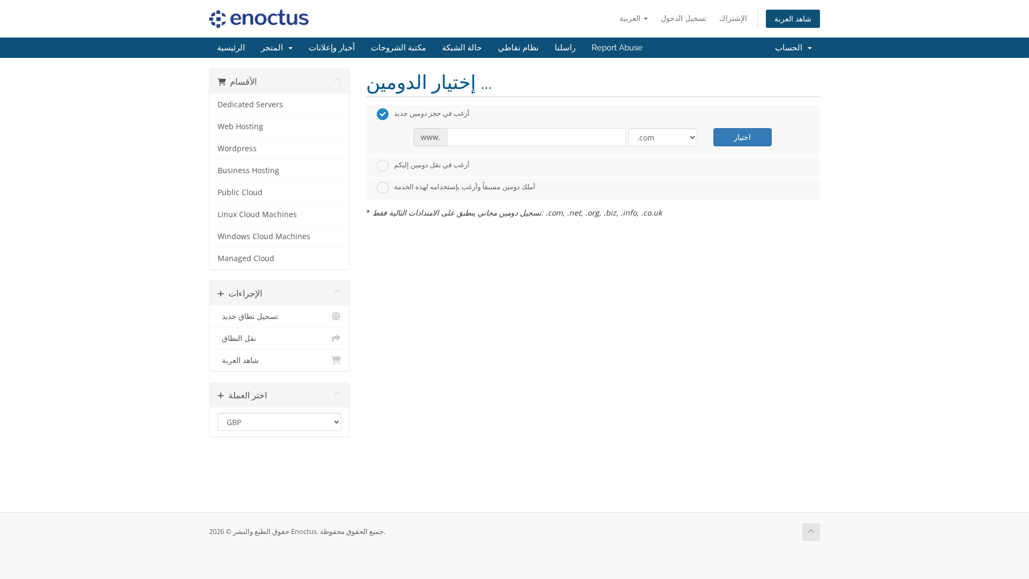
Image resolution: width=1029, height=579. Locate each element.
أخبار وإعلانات (332, 48)
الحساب (791, 48)
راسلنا (565, 48)
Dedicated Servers (250, 104)
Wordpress (237, 148)
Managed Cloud (246, 258)
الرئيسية (231, 48)
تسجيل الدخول (683, 18)
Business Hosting (248, 170)
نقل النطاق (237, 338)
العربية (631, 18)
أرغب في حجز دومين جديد (431, 113)
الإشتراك (733, 18)
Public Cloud (240, 192)
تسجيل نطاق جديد (248, 316)
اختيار (742, 137)
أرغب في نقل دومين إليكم (431, 164)
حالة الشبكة (462, 48)
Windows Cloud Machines (264, 236)
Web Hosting (240, 126)
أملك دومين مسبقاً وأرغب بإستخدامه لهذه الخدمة (464, 187)
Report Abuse (617, 48)
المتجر (274, 48)
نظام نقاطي (518, 48)
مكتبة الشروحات (398, 48)
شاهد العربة (792, 18)
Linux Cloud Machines (257, 214)
